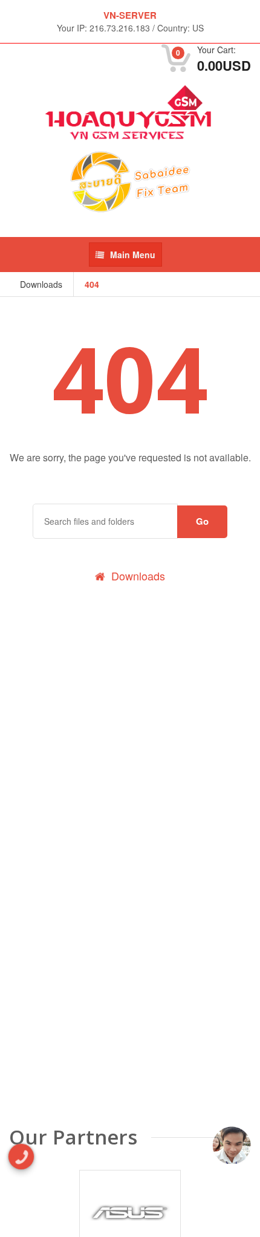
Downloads (41, 284)
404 (92, 284)
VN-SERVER (130, 15)
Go (202, 521)
